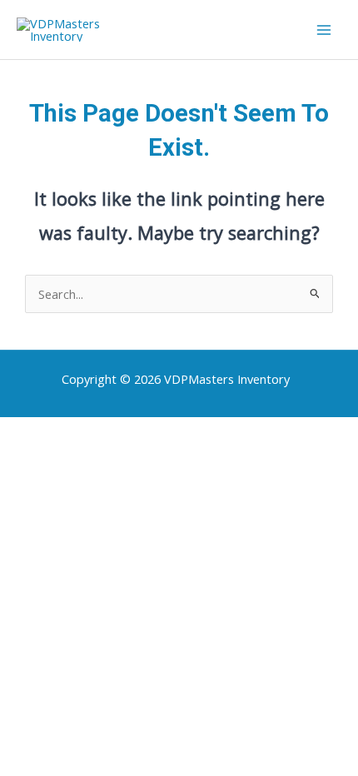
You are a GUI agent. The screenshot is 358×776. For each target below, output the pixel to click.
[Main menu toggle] (323, 29)
